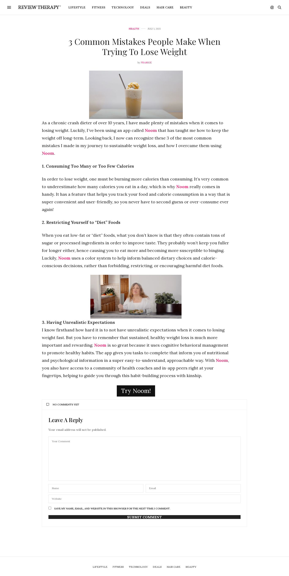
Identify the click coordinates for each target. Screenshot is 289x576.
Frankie (146, 62)
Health (134, 29)
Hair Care (165, 7)
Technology (123, 7)
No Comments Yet (66, 404)
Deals (145, 7)
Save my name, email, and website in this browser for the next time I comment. (112, 508)
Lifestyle (76, 7)
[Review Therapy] (39, 7)
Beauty (186, 7)
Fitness (98, 7)
